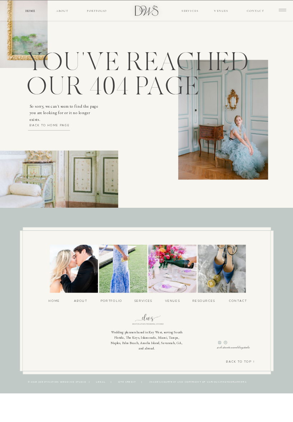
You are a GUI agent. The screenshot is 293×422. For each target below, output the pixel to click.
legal (101, 382)
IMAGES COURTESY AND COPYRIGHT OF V (179, 382)
